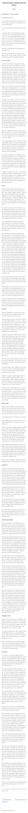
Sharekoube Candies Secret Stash (14, 4)
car (21, 789)
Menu (14, 8)
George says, (13, 783)
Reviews (14, 789)
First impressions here (7, 17)
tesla (24, 789)
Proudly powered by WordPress (8, 810)
